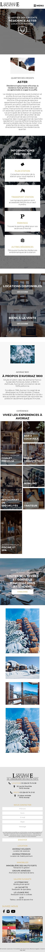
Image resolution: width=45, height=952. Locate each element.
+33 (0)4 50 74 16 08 (28, 783)
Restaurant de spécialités (21, 888)
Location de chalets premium (21, 855)
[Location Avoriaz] (11, 4)
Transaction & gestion (21, 867)
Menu (40, 5)
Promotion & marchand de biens (21, 872)
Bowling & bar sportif (21, 883)
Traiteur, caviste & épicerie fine (21, 899)
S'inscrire (22, 592)
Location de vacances (21, 850)
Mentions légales (34, 948)
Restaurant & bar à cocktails (21, 894)
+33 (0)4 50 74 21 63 (27, 792)
